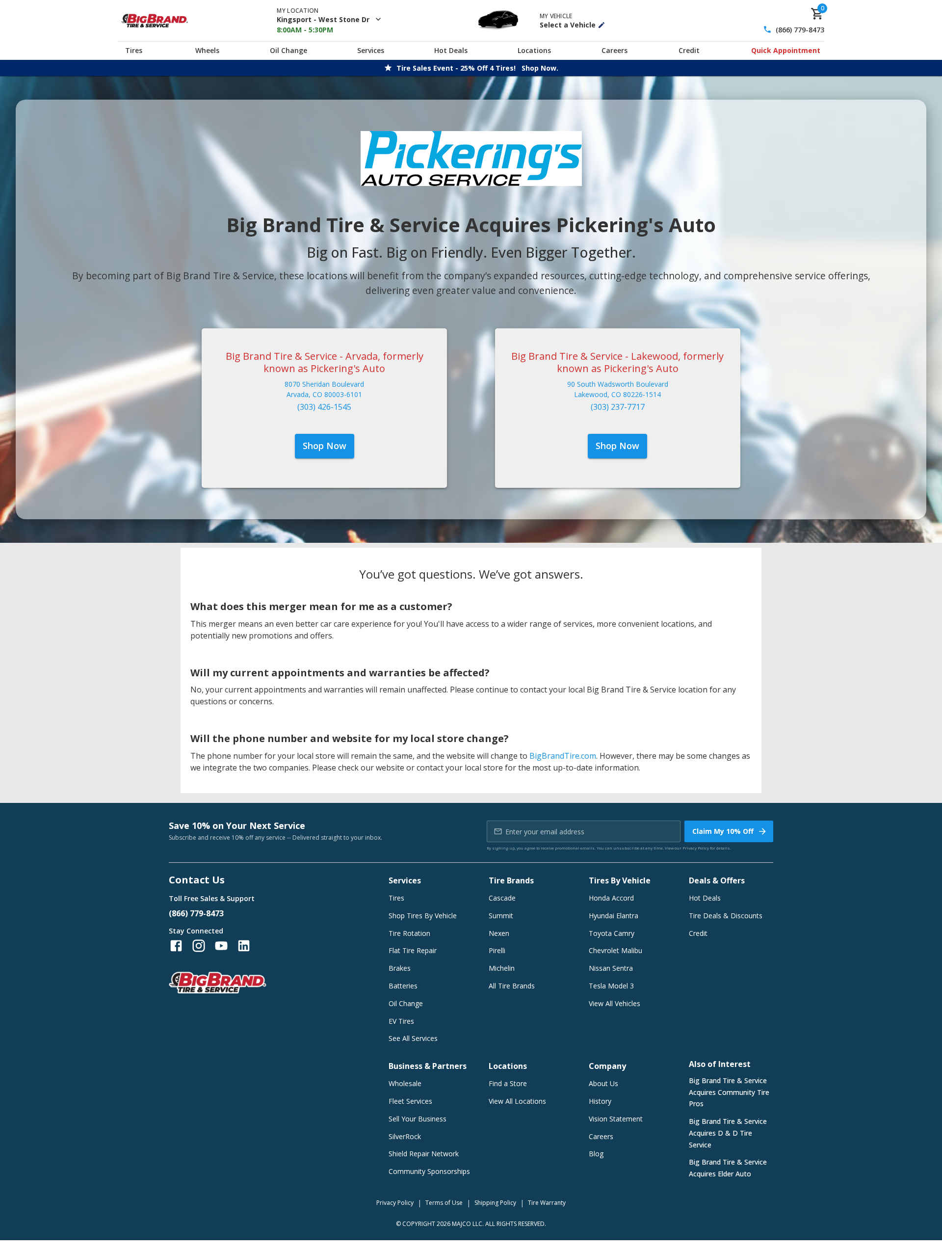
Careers (615, 50)
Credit (689, 50)
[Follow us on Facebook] (176, 945)
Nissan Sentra (611, 968)
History (600, 1101)
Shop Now (324, 446)
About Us (603, 1083)
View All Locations (517, 1101)
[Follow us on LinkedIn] (243, 945)
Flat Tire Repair (413, 950)
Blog (596, 1153)
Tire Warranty (547, 1202)
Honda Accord (611, 898)
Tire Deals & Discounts (725, 915)
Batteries (403, 985)
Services (370, 50)
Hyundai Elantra (613, 915)
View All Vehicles (614, 1003)
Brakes (400, 968)
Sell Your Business (417, 1118)
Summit (501, 915)
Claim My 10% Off (723, 831)
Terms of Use (444, 1202)
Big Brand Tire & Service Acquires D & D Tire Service (728, 1133)
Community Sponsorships (429, 1171)
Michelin (502, 968)
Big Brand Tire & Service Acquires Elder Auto (728, 1167)
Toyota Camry (611, 933)
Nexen (499, 933)
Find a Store (508, 1083)
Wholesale (405, 1083)
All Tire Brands (512, 985)
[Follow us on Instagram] (198, 945)
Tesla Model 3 (611, 985)
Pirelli (497, 950)
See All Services (413, 1038)
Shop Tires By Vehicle (423, 915)
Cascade (502, 898)
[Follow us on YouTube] (221, 945)
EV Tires (401, 1021)
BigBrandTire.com (562, 755)
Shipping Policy (495, 1202)
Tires (133, 50)
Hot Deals (451, 50)
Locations (534, 50)
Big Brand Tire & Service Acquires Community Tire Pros (729, 1092)
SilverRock (405, 1136)
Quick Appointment (785, 50)
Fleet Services (410, 1101)
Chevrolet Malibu (615, 950)
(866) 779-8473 (800, 29)
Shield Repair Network (424, 1153)
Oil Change (288, 50)
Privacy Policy (695, 848)
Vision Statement (616, 1118)
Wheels (207, 50)
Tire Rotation (409, 933)
